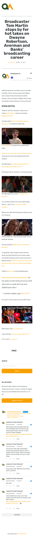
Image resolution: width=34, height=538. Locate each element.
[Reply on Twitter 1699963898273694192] (7, 473)
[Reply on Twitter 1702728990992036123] (7, 439)
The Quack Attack (21, 533)
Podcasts (11, 62)
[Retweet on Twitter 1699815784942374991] (10, 486)
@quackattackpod (10, 424)
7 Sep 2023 (19, 480)
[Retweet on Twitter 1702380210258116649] (10, 459)
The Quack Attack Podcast (10, 6)
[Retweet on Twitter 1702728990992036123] (10, 439)
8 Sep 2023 (19, 466)
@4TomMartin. (10, 113)
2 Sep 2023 (19, 493)
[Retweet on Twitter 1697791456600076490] (10, 508)
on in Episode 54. (18, 329)
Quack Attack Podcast (14, 422)
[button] (31, 6)
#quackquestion (22, 278)
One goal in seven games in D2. (20, 334)
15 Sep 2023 (19, 424)
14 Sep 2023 (19, 446)
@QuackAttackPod (9, 278)
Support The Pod (17, 400)
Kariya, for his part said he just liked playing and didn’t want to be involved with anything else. (17, 263)
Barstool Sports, (6, 145)
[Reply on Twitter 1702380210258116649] (7, 459)
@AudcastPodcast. (7, 116)
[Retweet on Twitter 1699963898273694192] (10, 473)
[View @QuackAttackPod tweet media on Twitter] (21, 503)
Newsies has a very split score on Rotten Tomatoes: (17, 153)
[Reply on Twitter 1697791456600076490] (7, 508)
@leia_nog (11, 271)
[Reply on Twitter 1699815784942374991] (7, 486)
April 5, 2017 (25, 293)
